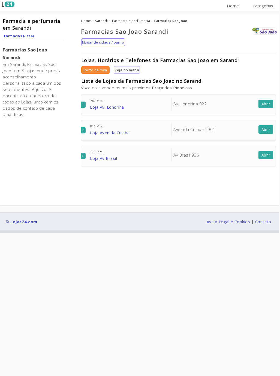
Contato (263, 221)
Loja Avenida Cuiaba (110, 132)
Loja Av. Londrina (107, 107)
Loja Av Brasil (103, 158)
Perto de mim (95, 70)
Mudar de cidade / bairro (103, 42)
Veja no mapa (127, 70)
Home (233, 5)
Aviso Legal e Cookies (228, 221)
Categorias (263, 5)
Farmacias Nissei (19, 35)
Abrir (265, 103)
